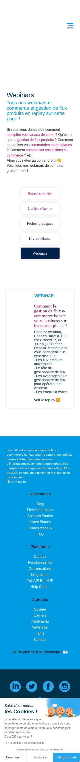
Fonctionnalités (40, 562)
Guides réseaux (40, 528)
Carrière (40, 615)
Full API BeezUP (40, 581)
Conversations (40, 569)
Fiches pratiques (40, 510)
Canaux (40, 556)
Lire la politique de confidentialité (24, 742)
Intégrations (40, 575)
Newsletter (40, 627)
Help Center (40, 587)
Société (40, 609)
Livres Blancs (40, 522)
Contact (40, 639)
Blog (40, 504)
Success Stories (40, 516)
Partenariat (40, 621)
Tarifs (40, 633)
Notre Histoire (16, 481)
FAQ (40, 534)
